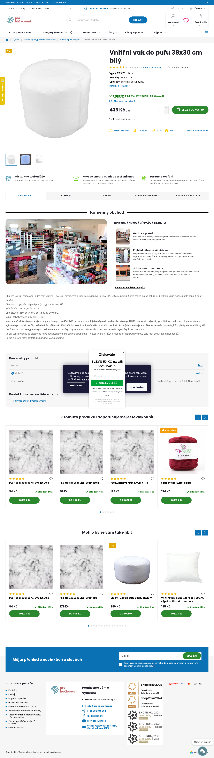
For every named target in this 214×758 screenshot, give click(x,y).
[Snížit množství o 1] (166, 112)
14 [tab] (122, 626)
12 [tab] (117, 626)
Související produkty (146, 196)
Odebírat (191, 655)
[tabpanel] (31, 466)
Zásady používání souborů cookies (21, 722)
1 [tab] (100, 512)
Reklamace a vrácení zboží (22, 706)
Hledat (138, 20)
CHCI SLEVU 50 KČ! (107, 383)
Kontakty (10, 8)
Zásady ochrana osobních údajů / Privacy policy (24, 716)
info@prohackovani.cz (99, 706)
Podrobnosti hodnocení (150, 67)
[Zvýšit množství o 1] (166, 108)
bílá (200, 365)
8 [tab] (107, 626)
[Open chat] (202, 751)
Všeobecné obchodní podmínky (24, 710)
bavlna (198, 373)
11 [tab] (115, 626)
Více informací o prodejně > (130, 287)
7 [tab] (104, 626)
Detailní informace (119, 85)
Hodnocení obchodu (18, 702)
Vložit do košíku (193, 109)
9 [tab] (109, 626)
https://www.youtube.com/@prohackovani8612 (102, 727)
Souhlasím (137, 387)
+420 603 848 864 (96, 710)
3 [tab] (105, 512)
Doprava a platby (40, 8)
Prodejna (23, 8)
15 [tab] (125, 626)
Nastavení (76, 385)
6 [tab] (113, 512)
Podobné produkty (186, 196)
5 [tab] (111, 512)
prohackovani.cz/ (97, 720)
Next (205, 417)
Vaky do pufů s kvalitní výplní (29, 400)
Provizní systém (16, 727)
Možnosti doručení (124, 101)
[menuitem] (23, 32)
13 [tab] (120, 626)
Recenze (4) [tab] (66, 196)
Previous (198, 417)
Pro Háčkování (95, 715)
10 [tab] (112, 626)
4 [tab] (108, 512)
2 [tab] (103, 512)
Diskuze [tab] (107, 196)
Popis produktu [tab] (25, 196)
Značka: (197, 130)
